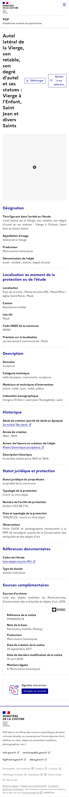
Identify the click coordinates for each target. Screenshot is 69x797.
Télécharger (37, 80)
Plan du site (11, 780)
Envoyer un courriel (35, 691)
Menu (64, 4)
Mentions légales (11, 786)
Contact (39, 768)
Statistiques (34, 774)
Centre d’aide (54, 774)
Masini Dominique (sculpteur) (21, 447)
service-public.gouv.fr (35, 752)
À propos (53, 768)
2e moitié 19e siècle (15, 425)
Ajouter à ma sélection (59, 80)
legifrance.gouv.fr (13, 759)
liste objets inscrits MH (17, 561)
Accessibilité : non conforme (16, 768)
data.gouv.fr (37, 759)
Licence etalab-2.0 (30, 792)
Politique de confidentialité (33, 786)
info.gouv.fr (9, 752)
